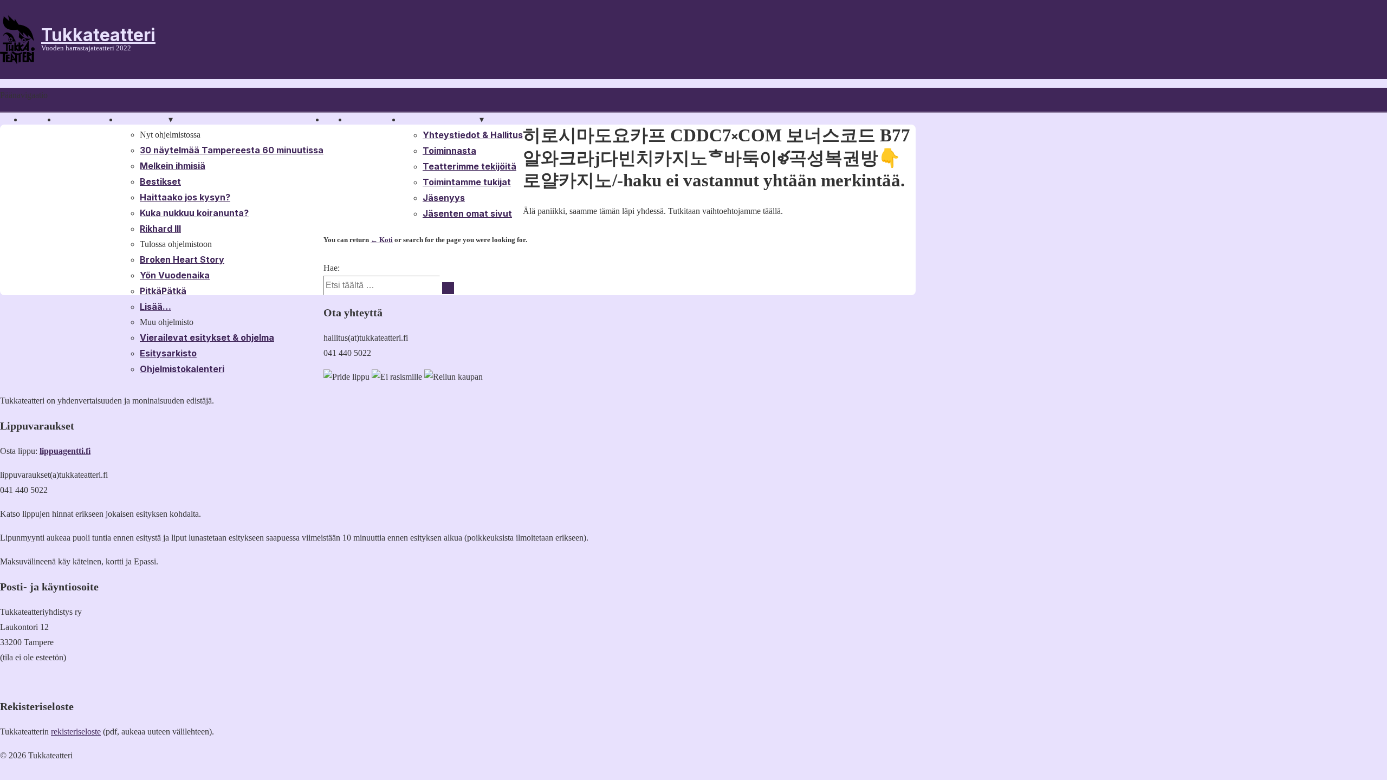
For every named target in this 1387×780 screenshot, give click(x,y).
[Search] (448, 288)
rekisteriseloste (76, 731)
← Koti (382, 240)
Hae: (331, 267)
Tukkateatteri (98, 35)
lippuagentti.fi (65, 451)
